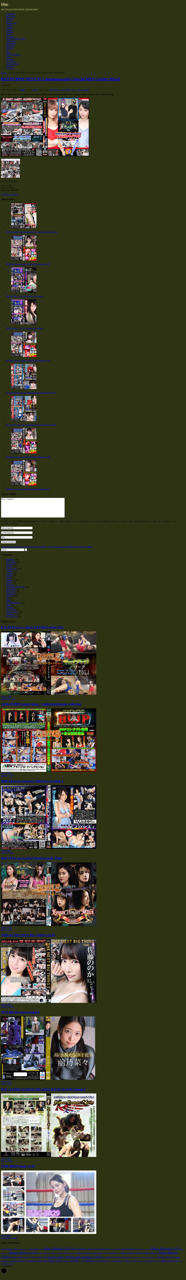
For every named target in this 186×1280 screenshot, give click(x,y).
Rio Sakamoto (137, 1257)
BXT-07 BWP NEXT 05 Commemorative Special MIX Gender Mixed (60, 79)
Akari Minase (36, 1249)
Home (3, 73)
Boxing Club (11, 23)
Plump (8, 52)
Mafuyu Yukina (85, 1253)
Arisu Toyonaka (129, 1249)
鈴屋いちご (71, 90)
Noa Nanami (39, 1257)
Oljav (4, 4)
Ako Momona (81, 1248)
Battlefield (10, 14)
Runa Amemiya (150, 1257)
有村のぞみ (108, 1261)
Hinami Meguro (23, 1252)
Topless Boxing (12, 64)
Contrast (9, 27)
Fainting (9, 30)
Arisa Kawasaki (100, 1249)
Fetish (8, 578)
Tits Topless (11, 62)
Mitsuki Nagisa (130, 1253)
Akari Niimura (57, 1248)
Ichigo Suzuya (55, 90)
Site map (9, 68)
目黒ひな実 (168, 1261)
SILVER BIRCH (13, 55)
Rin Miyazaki (124, 1257)
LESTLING (11, 41)
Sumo (8, 57)
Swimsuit (10, 59)
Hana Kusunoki (144, 1249)
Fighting (9, 32)
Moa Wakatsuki (149, 1253)
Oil (7, 50)
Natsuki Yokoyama (20, 1257)
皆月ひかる (153, 1261)
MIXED (9, 48)
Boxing (9, 21)
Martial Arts (11, 43)
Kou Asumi (72, 1253)
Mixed (35, 90)
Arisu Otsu (115, 1249)
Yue (63, 90)
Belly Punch (11, 16)
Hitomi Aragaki (44, 1253)
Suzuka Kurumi (19, 1261)
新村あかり (94, 1261)
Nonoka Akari (58, 1256)
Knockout (10, 37)
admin (22, 90)
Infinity (9, 34)
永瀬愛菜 (119, 1261)
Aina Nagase (9, 1248)
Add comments (83, 90)
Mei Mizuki (113, 1253)
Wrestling (10, 66)
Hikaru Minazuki (165, 1248)
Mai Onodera (100, 1253)
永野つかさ (131, 1261)
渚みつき (141, 1261)
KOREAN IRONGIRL (15, 39)
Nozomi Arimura (85, 1256)
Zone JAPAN (11, 616)
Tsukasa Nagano (38, 1261)
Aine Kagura (23, 1249)
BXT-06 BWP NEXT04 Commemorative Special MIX (24, 547)
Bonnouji (10, 18)
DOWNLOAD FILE (9, 194)
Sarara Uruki (165, 1257)
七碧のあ (66, 1261)
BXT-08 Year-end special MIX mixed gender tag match (70, 547)
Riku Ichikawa (108, 1257)
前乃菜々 (78, 1260)
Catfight (9, 25)
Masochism (10, 46)
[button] (4, 1271)
